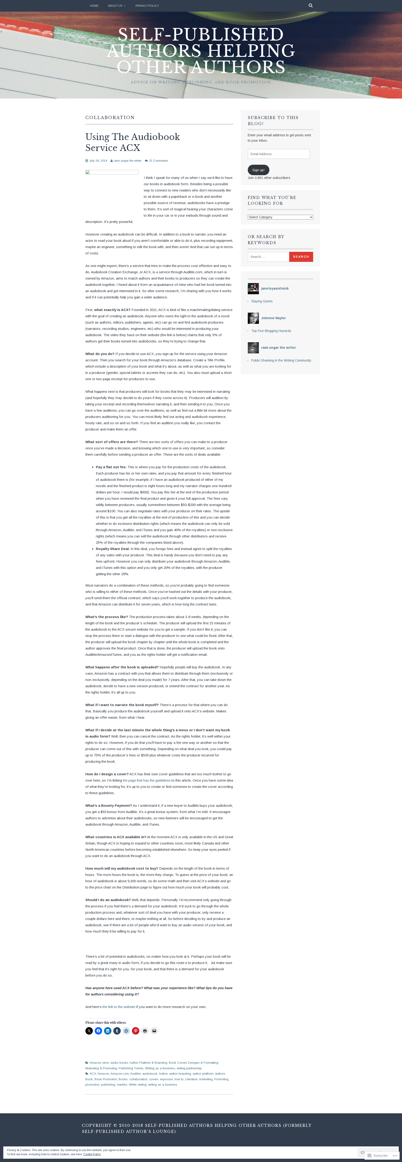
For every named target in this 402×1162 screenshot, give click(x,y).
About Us (115, 5)
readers (122, 1084)
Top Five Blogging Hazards (271, 331)
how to (179, 1079)
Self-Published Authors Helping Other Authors (201, 51)
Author (163, 1073)
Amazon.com (120, 1073)
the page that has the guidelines (147, 780)
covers (153, 1079)
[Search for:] (269, 257)
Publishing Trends (131, 1068)
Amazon (103, 1073)
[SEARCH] (311, 6)
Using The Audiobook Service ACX (132, 142)
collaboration (138, 1079)
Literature (191, 1079)
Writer (132, 1084)
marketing (206, 1079)
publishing (108, 1084)
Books (123, 1079)
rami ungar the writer (127, 160)
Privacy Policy (147, 5)
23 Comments (158, 160)
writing (142, 1084)
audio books (119, 1062)
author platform (203, 1073)
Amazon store (99, 1062)
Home (94, 5)
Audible (135, 1073)
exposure (166, 1079)
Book (89, 1079)
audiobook (149, 1073)
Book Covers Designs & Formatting (193, 1062)
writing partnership (189, 1068)
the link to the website (119, 1007)
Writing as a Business (160, 1068)
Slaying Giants (262, 301)
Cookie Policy (92, 1154)
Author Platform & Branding (148, 1062)
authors (220, 1073)
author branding (180, 1073)
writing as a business (162, 1084)
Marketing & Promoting (101, 1068)
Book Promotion (105, 1079)
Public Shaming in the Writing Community (281, 360)
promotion (92, 1084)
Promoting (221, 1079)
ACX (93, 1073)
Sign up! (258, 170)
